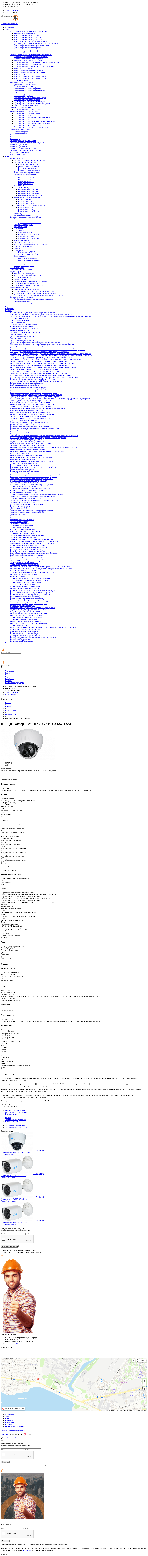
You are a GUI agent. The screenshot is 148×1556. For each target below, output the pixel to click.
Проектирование (11, 1122)
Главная (8, 703)
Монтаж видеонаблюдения (15, 1110)
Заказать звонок (7, 699)
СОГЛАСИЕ (26, 1550)
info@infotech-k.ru (11, 694)
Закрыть (4, 1554)
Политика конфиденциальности (13, 1430)
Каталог (8, 707)
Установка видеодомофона (15, 1125)
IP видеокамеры (11, 714)
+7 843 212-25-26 (11, 10)
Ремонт (8, 1118)
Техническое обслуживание (15, 1120)
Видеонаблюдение (12, 711)
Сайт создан (5, 1434)
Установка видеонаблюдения (16, 1112)
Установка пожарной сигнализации (18, 1127)
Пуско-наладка (10, 1114)
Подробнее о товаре (8, 1154)
